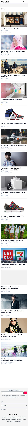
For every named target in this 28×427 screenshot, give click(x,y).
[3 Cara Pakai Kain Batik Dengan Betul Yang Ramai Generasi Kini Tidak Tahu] (14, 231)
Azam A (6, 30)
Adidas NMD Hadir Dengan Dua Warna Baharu (13, 145)
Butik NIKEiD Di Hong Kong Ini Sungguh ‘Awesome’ (12, 100)
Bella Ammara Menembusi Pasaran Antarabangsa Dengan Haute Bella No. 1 (12, 359)
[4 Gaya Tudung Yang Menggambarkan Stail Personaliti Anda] (14, 42)
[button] (26, 1)
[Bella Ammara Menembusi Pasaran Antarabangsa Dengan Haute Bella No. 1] (14, 349)
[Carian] (23, 1)
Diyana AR (7, 54)
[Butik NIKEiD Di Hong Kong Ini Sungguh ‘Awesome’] (14, 90)
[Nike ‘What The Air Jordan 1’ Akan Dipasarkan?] (14, 114)
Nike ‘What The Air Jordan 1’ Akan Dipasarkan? (13, 123)
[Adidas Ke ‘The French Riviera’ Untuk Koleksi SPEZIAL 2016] (14, 66)
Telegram (14, 395)
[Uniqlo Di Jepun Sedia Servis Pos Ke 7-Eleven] (14, 255)
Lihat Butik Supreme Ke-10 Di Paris (10, 29)
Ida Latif (6, 243)
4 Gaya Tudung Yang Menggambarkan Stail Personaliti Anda (13, 52)
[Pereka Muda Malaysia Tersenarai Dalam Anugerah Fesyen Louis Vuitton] (14, 159)
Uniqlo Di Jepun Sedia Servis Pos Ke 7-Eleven (13, 264)
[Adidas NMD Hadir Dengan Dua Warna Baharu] (14, 136)
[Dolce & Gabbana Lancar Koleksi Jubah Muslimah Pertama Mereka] (14, 325)
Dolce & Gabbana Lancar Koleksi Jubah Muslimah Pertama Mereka (11, 335)
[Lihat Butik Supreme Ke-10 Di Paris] (14, 19)
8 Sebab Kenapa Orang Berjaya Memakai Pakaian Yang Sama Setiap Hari (12, 287)
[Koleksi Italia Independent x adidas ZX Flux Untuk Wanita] (14, 207)
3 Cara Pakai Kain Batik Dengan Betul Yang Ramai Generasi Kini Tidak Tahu (13, 241)
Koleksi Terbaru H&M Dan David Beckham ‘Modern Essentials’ (12, 311)
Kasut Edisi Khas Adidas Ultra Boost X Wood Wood (13, 193)
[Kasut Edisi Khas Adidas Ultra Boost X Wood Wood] (14, 183)
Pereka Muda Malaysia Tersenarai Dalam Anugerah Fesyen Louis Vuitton (12, 169)
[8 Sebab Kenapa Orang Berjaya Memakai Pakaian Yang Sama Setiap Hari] (14, 277)
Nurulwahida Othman (9, 362)
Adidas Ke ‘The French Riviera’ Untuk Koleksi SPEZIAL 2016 (13, 76)
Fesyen (2, 30)
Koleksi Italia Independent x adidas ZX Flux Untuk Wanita (12, 217)
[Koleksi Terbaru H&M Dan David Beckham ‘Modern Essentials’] (14, 301)
